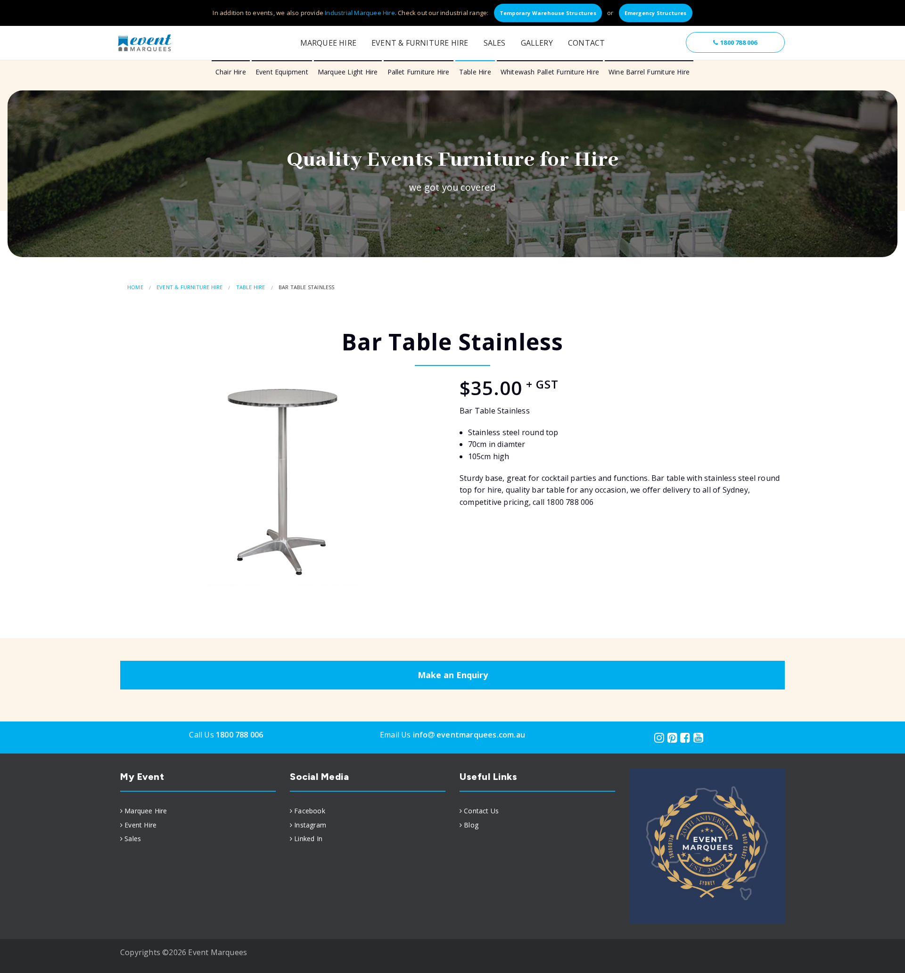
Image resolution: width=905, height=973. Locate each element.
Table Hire (475, 71)
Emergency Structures (656, 12)
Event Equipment (281, 71)
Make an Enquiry (453, 675)
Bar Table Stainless (307, 287)
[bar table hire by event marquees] (282, 479)
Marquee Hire (328, 43)
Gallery (537, 43)
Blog (471, 824)
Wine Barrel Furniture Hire (649, 71)
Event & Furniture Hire (419, 43)
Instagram (310, 824)
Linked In (308, 838)
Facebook (309, 810)
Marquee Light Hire (348, 71)
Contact (586, 43)
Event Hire (140, 824)
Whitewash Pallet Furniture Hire (550, 71)
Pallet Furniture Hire (418, 71)
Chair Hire (230, 71)
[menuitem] (198, 811)
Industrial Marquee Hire (360, 12)
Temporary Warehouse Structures (548, 12)
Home (135, 287)
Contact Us (481, 810)
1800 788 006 (738, 42)
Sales (495, 43)
